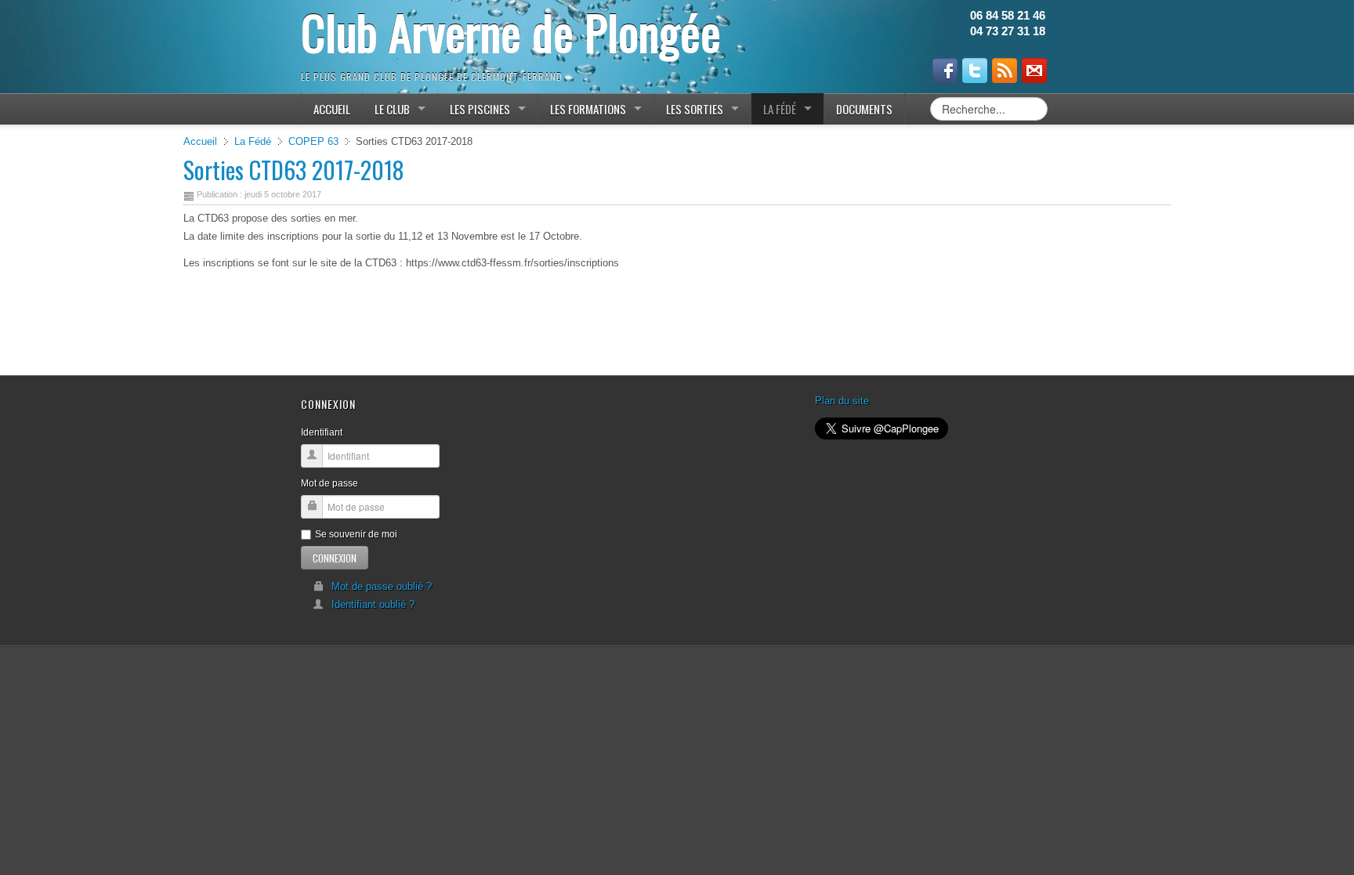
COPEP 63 (313, 141)
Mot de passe (329, 483)
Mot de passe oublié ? (381, 586)
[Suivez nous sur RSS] (1004, 70)
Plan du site (842, 401)
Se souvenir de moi (356, 534)
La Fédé (252, 141)
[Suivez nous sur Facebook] (945, 70)
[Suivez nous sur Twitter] (974, 70)
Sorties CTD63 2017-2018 (293, 169)
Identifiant (321, 432)
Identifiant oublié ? (373, 604)
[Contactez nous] (1034, 70)
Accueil (200, 141)
